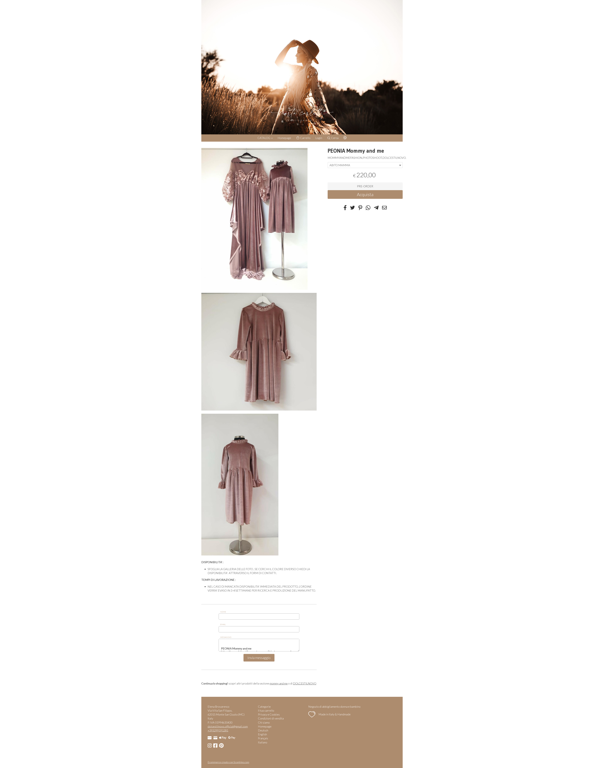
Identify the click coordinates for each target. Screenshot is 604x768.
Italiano (262, 742)
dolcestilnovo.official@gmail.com (228, 726)
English (262, 734)
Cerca (334, 138)
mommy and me (279, 683)
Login (318, 138)
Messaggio (225, 637)
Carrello (305, 138)
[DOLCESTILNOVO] (302, 67)
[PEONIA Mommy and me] (259, 219)
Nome (223, 612)
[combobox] (365, 165)
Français (263, 738)
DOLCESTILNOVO (304, 683)
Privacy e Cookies (269, 714)
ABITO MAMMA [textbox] (340, 165)
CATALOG (264, 138)
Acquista (365, 194)
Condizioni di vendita (271, 718)
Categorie (264, 706)
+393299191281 (218, 730)
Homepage (284, 138)
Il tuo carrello (266, 710)
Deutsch (263, 730)
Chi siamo (264, 722)
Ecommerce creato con (228, 762)
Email (223, 624)
